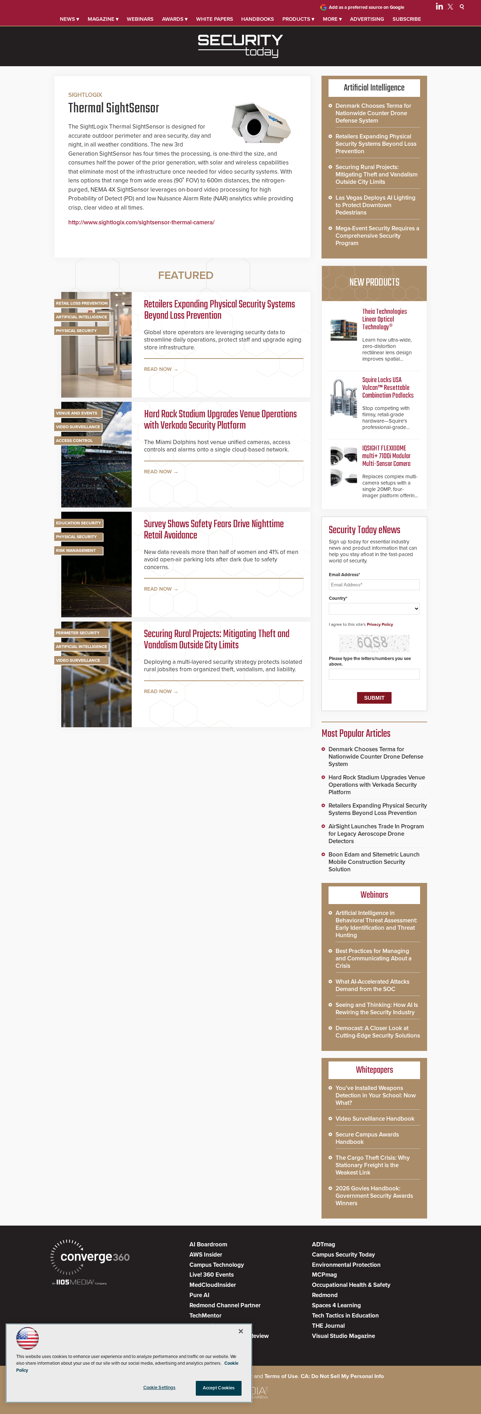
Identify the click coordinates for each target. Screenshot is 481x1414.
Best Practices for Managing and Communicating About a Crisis (374, 958)
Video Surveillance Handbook (375, 1118)
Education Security (78, 523)
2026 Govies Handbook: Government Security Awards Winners (374, 1196)
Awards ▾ (175, 19)
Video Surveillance (78, 426)
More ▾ (332, 19)
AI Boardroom (208, 1244)
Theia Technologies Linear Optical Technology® (384, 319)
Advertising (367, 19)
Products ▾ (298, 19)
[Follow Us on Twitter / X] (450, 7)
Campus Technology (216, 1265)
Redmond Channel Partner (225, 1305)
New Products (374, 283)
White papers (214, 19)
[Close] (241, 1331)
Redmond (325, 1295)
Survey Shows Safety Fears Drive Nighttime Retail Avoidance (214, 530)
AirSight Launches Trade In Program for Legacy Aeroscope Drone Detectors (376, 834)
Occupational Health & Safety (351, 1285)
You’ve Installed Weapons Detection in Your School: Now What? (376, 1095)
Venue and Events (76, 413)
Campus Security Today (343, 1254)
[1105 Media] (79, 1282)
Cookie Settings (159, 1387)
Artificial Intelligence (81, 316)
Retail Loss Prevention (82, 303)
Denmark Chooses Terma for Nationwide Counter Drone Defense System (373, 113)
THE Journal (328, 1325)
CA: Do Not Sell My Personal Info (342, 1376)
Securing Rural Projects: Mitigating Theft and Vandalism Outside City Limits (216, 640)
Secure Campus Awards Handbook (367, 1138)
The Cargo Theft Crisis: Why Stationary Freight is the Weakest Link (373, 1165)
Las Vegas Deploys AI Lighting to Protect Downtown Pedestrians (376, 205)
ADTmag (323, 1244)
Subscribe (407, 19)
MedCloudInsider (212, 1285)
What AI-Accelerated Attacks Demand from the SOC (373, 985)
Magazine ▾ (103, 19)
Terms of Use (281, 1376)
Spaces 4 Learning (336, 1305)
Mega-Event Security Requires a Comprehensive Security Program (377, 236)
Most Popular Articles (356, 734)
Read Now (158, 369)
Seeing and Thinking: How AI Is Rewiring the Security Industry (377, 1008)
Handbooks (257, 19)
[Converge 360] (90, 1258)
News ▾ (69, 19)
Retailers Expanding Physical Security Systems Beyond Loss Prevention (219, 310)
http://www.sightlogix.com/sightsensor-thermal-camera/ (141, 222)
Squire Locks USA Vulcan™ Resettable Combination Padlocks (388, 388)
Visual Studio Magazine (343, 1336)
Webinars (140, 19)
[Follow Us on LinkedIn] (439, 7)
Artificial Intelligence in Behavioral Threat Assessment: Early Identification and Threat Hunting (376, 924)
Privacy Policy (380, 624)
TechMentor (205, 1315)
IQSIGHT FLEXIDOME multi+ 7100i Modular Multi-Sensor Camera (386, 456)
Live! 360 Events (211, 1274)
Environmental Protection (346, 1265)
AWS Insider (205, 1254)
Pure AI (199, 1295)
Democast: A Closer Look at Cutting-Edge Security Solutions (378, 1031)
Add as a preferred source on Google (366, 7)
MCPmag (324, 1274)
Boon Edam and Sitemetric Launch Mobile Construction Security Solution (374, 862)
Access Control (74, 440)
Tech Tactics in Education (345, 1315)
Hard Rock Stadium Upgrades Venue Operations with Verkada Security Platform (220, 420)
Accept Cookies (219, 1388)
